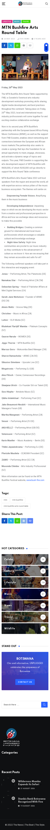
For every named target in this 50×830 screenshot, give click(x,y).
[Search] (46, 3)
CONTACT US (25, 682)
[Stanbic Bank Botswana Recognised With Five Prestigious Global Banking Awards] (8, 802)
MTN (5, 500)
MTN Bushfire (17, 500)
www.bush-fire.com (35, 480)
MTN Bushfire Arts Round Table (16, 506)
